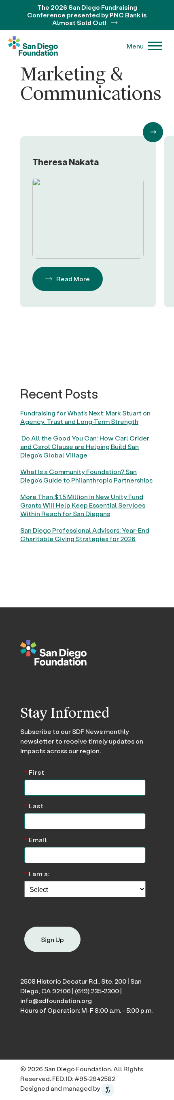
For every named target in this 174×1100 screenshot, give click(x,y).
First (34, 771)
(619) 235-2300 (97, 990)
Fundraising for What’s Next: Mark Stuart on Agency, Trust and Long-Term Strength (85, 417)
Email (35, 839)
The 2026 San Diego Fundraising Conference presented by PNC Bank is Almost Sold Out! (87, 15)
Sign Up (52, 939)
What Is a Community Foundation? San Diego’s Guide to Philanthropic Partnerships (86, 475)
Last (34, 805)
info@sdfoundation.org (56, 1000)
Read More (73, 278)
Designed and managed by (61, 1088)
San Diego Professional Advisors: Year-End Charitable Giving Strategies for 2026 (84, 534)
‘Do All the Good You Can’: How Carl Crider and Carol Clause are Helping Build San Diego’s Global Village (84, 446)
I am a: (37, 873)
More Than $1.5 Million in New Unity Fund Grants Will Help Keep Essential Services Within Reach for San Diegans (82, 505)
